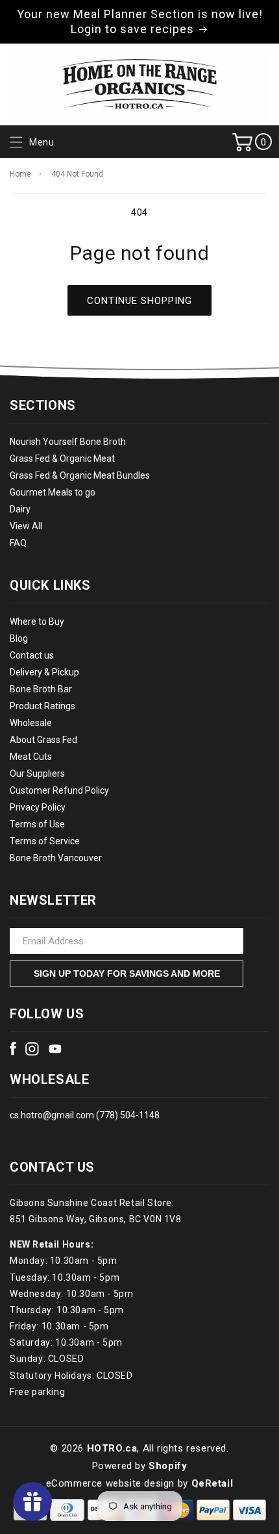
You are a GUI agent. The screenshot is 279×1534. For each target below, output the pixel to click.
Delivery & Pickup (44, 672)
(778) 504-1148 (127, 1115)
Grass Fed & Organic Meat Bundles (80, 475)
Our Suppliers (37, 773)
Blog (19, 638)
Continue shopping (139, 301)
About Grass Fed (43, 740)
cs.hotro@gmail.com (52, 1115)
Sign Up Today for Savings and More (127, 973)
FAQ (18, 543)
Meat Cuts (31, 756)
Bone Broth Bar (41, 689)
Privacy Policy (38, 807)
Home (20, 174)
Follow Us (47, 1014)
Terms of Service (45, 841)
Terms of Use (37, 824)
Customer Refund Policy (59, 790)
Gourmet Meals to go (52, 492)
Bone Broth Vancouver (56, 858)
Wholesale (31, 723)
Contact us (32, 655)
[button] (30, 142)
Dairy (20, 509)
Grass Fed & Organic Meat (62, 458)
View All (26, 526)
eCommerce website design (110, 1483)
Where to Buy (37, 621)
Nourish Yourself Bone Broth (68, 441)
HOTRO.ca (112, 1448)
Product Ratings (42, 706)
